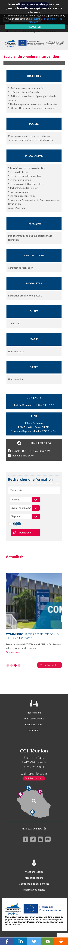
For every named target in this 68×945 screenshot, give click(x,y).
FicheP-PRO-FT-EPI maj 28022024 (31, 450)
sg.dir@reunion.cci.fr (34, 773)
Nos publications (34, 877)
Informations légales (34, 889)
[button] (7, 665)
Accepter (34, 27)
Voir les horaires (34, 778)
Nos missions (34, 712)
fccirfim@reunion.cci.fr (26, 405)
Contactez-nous (34, 724)
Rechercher (25, 532)
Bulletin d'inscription (23, 455)
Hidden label (9, 524)
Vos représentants (34, 718)
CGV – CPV (34, 730)
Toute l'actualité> (49, 665)
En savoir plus (12, 652)
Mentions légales (34, 871)
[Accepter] (64, 16)
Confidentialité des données (34, 883)
